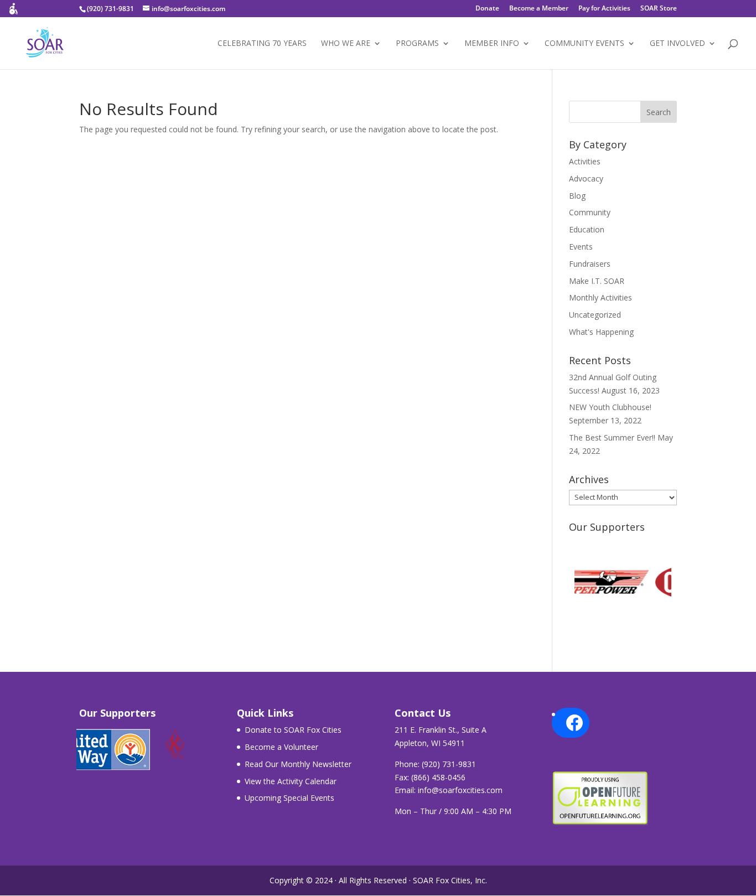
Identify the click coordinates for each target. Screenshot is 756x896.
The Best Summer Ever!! (612, 437)
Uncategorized (595, 314)
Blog (577, 195)
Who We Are (345, 43)
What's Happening (601, 332)
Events (581, 246)
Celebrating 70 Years (262, 43)
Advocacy (586, 178)
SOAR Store (658, 9)
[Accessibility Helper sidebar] (13, 13)
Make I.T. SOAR (596, 281)
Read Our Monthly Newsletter (298, 764)
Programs (417, 43)
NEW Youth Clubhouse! (610, 407)
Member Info (491, 43)
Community (589, 212)
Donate (487, 9)
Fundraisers (589, 263)
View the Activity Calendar (290, 781)
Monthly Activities (600, 297)
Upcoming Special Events (289, 798)
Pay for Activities (604, 9)
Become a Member (538, 9)
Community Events (584, 43)
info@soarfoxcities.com (460, 790)
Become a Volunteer (281, 747)
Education (586, 229)
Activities (584, 161)
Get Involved (677, 43)
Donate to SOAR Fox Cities (293, 729)
